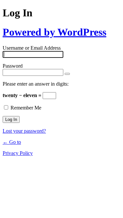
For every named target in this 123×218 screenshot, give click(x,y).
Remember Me (25, 107)
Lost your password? (24, 131)
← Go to (12, 142)
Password (13, 66)
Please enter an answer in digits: (36, 84)
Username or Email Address (32, 48)
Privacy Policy (18, 153)
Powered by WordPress (54, 32)
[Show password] (67, 74)
